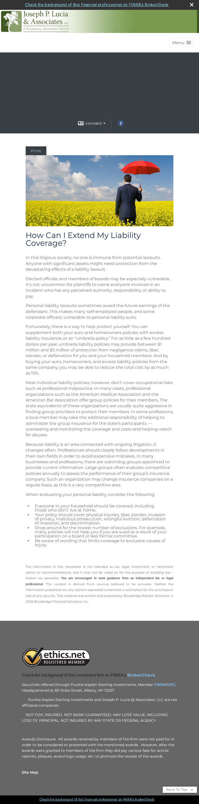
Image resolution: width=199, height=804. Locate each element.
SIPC (171, 684)
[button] (181, 42)
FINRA (160, 684)
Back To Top (177, 790)
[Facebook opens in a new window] (121, 125)
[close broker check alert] (192, 5)
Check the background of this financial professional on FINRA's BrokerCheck (96, 4)
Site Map (30, 772)
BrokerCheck (141, 675)
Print (36, 150)
